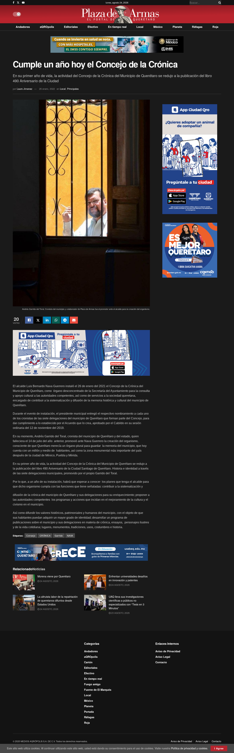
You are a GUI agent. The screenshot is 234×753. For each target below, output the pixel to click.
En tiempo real (117, 27)
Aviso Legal (162, 657)
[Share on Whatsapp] (56, 320)
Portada (89, 711)
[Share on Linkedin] (47, 320)
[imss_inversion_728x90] (117, 44)
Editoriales (71, 27)
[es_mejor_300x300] (189, 250)
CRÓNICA (45, 535)
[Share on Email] (74, 320)
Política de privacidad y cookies (189, 748)
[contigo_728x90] (81, 552)
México (158, 27)
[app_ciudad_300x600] (189, 159)
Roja (215, 27)
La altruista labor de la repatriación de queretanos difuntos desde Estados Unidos (57, 600)
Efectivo (93, 27)
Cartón (88, 662)
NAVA (70, 535)
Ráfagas (197, 27)
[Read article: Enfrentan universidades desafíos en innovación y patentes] (95, 582)
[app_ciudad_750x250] (81, 352)
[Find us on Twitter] (18, 2)
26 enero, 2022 (47, 88)
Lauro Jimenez (24, 88)
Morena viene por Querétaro (54, 576)
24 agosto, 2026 (48, 581)
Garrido (59, 535)
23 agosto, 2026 (120, 612)
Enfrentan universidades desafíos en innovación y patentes (128, 578)
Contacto (161, 662)
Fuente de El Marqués (97, 689)
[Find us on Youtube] (23, 2)
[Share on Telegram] (65, 320)
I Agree (219, 748)
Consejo (30, 535)
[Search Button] (219, 2)
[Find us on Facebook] (13, 2)
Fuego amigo (92, 684)
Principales (73, 88)
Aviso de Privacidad (167, 651)
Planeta (177, 27)
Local (139, 27)
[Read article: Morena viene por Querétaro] (24, 582)
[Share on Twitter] (38, 320)
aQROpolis (47, 27)
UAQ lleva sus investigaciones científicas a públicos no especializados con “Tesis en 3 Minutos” (126, 602)
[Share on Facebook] (29, 320)
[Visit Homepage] (121, 14)
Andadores (23, 27)
